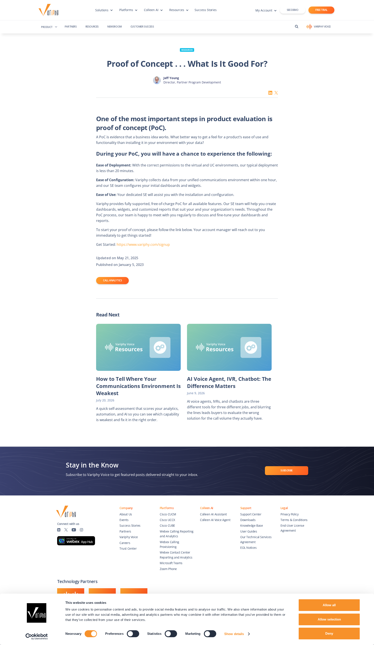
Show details (234, 634)
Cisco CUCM (168, 514)
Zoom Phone (168, 569)
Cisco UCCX (167, 520)
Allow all (329, 605)
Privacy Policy (289, 514)
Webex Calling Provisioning (169, 544)
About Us (125, 514)
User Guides (248, 531)
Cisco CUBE (167, 525)
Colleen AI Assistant (213, 514)
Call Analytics (112, 280)
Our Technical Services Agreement (255, 539)
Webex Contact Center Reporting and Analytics (176, 554)
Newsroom (114, 26)
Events (124, 520)
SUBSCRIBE (286, 470)
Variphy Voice (128, 537)
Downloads (247, 520)
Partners (71, 26)
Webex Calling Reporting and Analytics (176, 533)
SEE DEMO (292, 10)
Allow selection (329, 619)
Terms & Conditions (294, 520)
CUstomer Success (142, 26)
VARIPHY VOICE (322, 26)
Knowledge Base (251, 525)
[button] (104, 12)
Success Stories (206, 10)
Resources (92, 26)
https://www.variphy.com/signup (143, 244)
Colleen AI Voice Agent (215, 520)
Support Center (250, 514)
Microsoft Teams (171, 563)
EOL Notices (248, 548)
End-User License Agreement (292, 527)
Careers (124, 543)
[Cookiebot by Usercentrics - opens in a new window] (37, 636)
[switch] (133, 633)
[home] (49, 10)
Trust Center (128, 548)
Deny (329, 633)
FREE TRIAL (321, 10)
